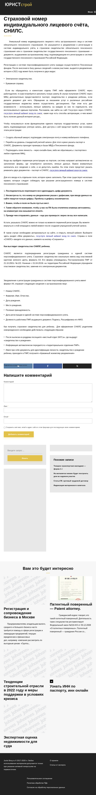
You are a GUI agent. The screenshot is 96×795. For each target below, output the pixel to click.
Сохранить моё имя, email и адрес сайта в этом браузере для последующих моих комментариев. (43, 427)
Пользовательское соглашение (39, 778)
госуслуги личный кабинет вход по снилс (68, 170)
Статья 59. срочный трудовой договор (71, 481)
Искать (25, 458)
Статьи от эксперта (58, 765)
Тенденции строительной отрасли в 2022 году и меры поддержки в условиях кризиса (24, 690)
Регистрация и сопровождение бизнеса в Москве (19, 613)
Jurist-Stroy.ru (9, 760)
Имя (6, 406)
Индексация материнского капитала (69, 485)
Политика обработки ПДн (37, 783)
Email (6, 417)
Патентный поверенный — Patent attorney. (71, 606)
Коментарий (9, 382)
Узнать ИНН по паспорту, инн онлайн (69, 688)
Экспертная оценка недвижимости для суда (20, 741)
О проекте (54, 760)
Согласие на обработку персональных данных (46, 787)
